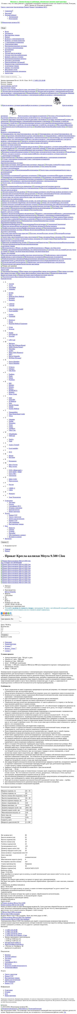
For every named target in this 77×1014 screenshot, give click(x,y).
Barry (10, 294)
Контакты (8, 538)
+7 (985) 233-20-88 (11, 932)
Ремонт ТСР (13, 520)
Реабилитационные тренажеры (15, 71)
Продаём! (12, 533)
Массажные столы (11, 69)
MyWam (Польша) (15, 358)
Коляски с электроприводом (14, 39)
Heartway (12, 320)
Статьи (8, 651)
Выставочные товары (12, 35)
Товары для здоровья (12, 68)
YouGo (11, 439)
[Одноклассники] (4, 613)
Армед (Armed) (14, 445)
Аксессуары (9, 73)
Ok (65, 1012)
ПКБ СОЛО (13, 479)
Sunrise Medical (14, 408)
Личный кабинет (10, 956)
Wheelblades (13, 434)
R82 (10, 383)
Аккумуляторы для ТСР (9, 86)
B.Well (11, 293)
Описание (8, 642)
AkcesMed (12, 287)
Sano (10, 398)
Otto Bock (12, 370)
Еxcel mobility (13, 448)
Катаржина (12, 461)
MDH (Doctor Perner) (16, 347)
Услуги (7, 513)
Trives (11, 416)
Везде (7, 31)
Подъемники (9, 49)
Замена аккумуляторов (16, 519)
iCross (11, 327)
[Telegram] (10, 613)
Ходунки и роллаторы (12, 60)
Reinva (11, 389)
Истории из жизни (15, 537)
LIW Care (12, 340)
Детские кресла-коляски (13, 53)
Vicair (11, 425)
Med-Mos (12, 349)
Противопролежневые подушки (16, 46)
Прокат (31, 7)
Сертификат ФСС (41, 7)
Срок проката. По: (7, 619)
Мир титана (13, 466)
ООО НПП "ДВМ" (15, 472)
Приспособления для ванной (15, 62)
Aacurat (11, 284)
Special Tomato (14, 405)
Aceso (11, 285)
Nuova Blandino (14, 361)
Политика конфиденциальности (16, 965)
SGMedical (12, 401)
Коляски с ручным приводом (15, 40)
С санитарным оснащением (14, 42)
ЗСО (10, 452)
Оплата (11, 504)
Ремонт (26, 7)
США (11, 490)
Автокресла (9, 33)
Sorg (10, 403)
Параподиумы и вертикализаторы (16, 64)
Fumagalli (12, 316)
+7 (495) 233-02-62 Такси (13, 933)
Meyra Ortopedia (14, 356)
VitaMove (12, 428)
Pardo (11, 376)
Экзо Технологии (15, 497)
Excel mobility (13, 311)
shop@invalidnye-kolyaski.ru (14, 944)
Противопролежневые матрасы (15, 58)
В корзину (5, 635)
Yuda (10, 441)
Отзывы (11, 531)
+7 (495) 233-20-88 (11, 930)
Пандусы (8, 51)
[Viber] (6, 613)
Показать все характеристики (15, 606)
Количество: (5, 626)
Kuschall (11, 336)
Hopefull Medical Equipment (18, 323)
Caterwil (11, 304)
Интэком (12, 457)
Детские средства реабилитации (16, 55)
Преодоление (13, 481)
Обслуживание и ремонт (17, 535)
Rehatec (11, 387)
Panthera (11, 374)
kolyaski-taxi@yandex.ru (13, 942)
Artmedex (12, 289)
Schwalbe (12, 399)
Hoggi (11, 322)
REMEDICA (13, 390)
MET (10, 354)
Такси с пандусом (7, 7)
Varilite (11, 421)
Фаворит (12, 493)
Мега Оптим (13, 465)
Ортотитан (12, 475)
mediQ (11, 351)
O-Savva (11, 367)
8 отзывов (7, 587)
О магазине (9, 500)
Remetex (11, 392)
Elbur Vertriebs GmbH (16, 309)
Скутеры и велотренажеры (14, 48)
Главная (7, 549)
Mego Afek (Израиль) (16, 352)
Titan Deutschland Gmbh (17, 414)
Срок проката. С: (6, 615)
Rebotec (11, 385)
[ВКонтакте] (2, 613)
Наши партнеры (14, 511)
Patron (11, 378)
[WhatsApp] (8, 613)
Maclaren (12, 343)
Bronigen (12, 298)
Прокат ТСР (13, 515)
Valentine (12, 419)
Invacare (11, 329)
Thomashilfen (13, 412)
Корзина (8, 955)
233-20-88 (39, 80)
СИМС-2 (12, 488)
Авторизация (13, 17)
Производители (6, 278)
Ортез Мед (12, 474)
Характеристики (10, 644)
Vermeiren (12, 423)
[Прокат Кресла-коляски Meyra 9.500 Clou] (16, 564)
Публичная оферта (11, 967)
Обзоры (11, 529)
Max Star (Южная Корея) (17, 345)
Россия (11, 484)
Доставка (12, 502)
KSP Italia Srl (13, 334)
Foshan (11, 314)
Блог (6, 526)
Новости (12, 528)
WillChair (12, 436)
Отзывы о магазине (15, 508)
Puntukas (12, 380)
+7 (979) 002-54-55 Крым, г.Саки (16, 935)
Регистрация (13, 18)
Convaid (11, 305)
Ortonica (11, 369)
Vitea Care (12, 430)
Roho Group (13, 394)
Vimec (11, 427)
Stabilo (11, 407)
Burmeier (12, 300)
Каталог (6, 84)
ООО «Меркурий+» (15, 470)
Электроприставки (11, 44)
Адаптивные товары (12, 66)
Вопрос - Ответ (10, 648)
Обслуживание (14, 522)
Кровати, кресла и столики (14, 57)
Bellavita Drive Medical (16, 296)
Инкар (11, 455)
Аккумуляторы (18, 7)
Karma (11, 332)
